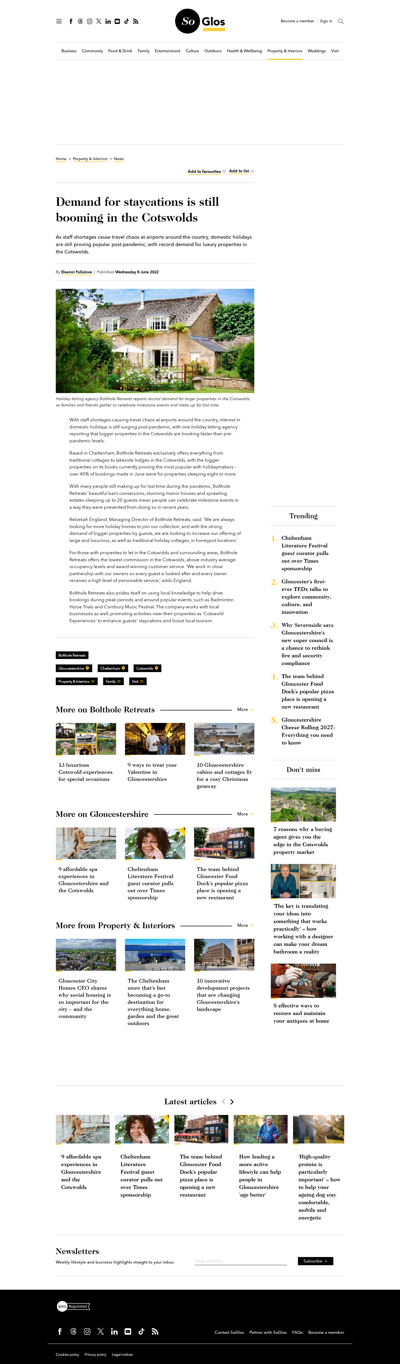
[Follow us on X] (99, 21)
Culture (192, 51)
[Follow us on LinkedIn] (108, 21)
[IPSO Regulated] (76, 1306)
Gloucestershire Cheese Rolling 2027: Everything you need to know (308, 731)
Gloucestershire (71, 668)
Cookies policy (67, 1354)
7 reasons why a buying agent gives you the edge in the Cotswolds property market (302, 840)
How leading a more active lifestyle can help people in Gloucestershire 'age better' (260, 1175)
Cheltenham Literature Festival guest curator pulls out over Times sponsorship (151, 883)
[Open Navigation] (59, 21)
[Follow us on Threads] (80, 21)
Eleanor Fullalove (76, 271)
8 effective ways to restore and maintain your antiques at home (301, 1013)
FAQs (297, 1332)
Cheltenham (110, 668)
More (242, 709)
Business (68, 51)
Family (143, 51)
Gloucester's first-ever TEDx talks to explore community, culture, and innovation (306, 596)
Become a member (297, 21)
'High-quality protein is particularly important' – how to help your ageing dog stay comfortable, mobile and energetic (320, 1187)
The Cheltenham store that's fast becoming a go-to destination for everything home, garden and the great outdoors (153, 1001)
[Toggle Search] (341, 21)
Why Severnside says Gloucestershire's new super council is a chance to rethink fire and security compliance (308, 644)
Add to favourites (204, 171)
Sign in (326, 21)
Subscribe (312, 1261)
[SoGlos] (200, 21)
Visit (335, 51)
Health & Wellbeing (244, 51)
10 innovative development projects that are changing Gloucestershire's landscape (223, 994)
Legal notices (122, 1354)
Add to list (239, 170)
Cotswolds (144, 668)
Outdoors (212, 51)
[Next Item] (231, 1102)
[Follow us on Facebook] (71, 21)
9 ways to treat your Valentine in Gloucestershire (152, 772)
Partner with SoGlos (268, 1332)
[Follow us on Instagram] (89, 21)
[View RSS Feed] (136, 21)
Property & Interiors (284, 51)
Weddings (317, 51)
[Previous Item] (223, 1102)
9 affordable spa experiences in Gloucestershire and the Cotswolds (81, 1171)
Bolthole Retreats (72, 655)
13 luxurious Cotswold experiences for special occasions (86, 772)
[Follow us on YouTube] (117, 21)
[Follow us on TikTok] (126, 21)
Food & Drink (120, 51)
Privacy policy (95, 1354)
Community (92, 51)
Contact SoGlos (229, 1332)
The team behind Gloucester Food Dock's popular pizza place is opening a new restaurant (222, 883)
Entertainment (167, 51)
